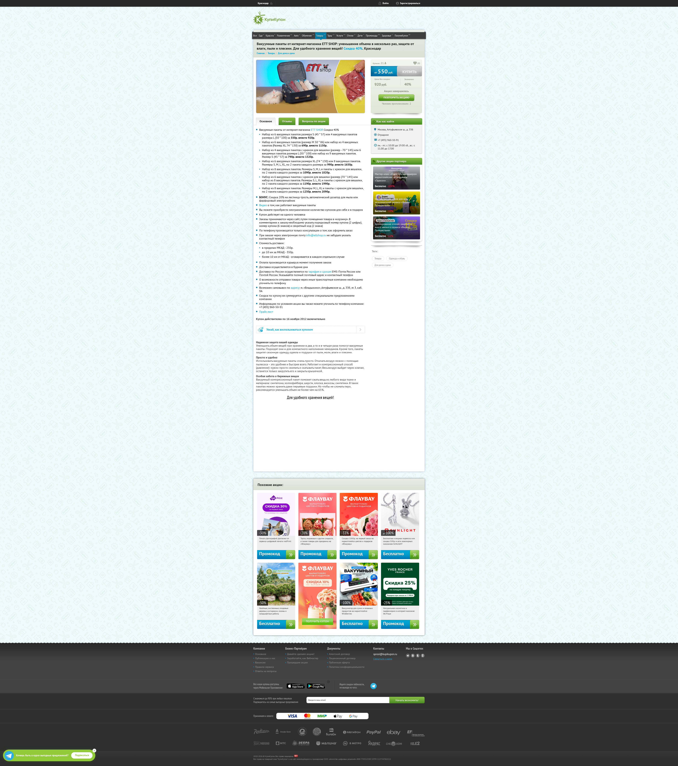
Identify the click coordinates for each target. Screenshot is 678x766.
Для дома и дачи (382, 265)
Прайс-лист (266, 311)
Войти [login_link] (386, 3)
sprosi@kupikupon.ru (385, 654)
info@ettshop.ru (316, 235)
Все (255, 35)
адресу (295, 287)
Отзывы (287, 121)
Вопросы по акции (313, 121)
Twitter (418, 656)
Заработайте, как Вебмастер (302, 658)
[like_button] (415, 63)
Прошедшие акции (297, 662)
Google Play (316, 686)
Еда (261, 35)
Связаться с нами (382, 658)
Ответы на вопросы (265, 671)
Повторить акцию (396, 97)
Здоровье (387, 35)
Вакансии (260, 662)
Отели (351, 35)
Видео (263, 205)
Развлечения (284, 35)
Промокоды (373, 35)
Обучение (308, 35)
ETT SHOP (317, 129)
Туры (330, 35)
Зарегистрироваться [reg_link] (410, 3)
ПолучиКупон (402, 35)
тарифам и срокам (319, 271)
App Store (295, 686)
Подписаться (82, 755)
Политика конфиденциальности (346, 666)
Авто (297, 35)
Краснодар (263, 3)
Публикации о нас (265, 658)
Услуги (340, 35)
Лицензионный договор (342, 658)
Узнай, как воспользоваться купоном (289, 329)
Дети (361, 35)
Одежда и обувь (397, 258)
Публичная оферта (339, 662)
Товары (320, 35)
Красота (270, 35)
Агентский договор (339, 654)
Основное (266, 121)
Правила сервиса (264, 666)
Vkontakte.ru (413, 656)
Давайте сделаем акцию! (300, 654)
